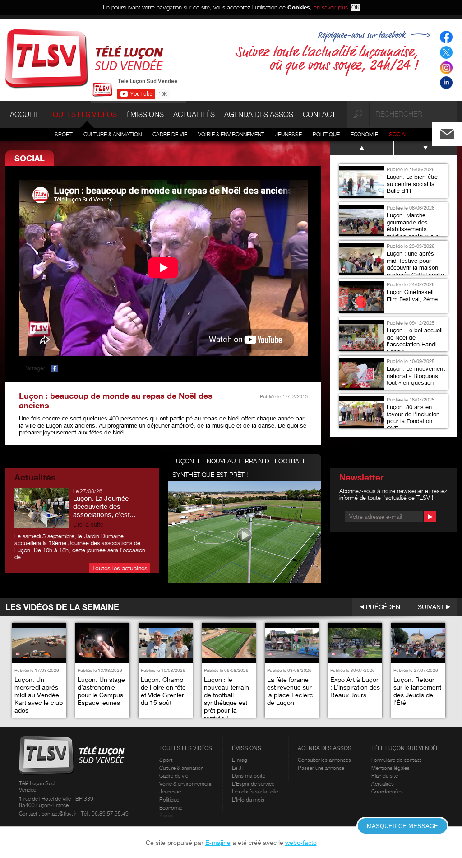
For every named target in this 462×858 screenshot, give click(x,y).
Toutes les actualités (120, 568)
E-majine (218, 842)
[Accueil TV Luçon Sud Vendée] (84, 57)
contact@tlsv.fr (60, 813)
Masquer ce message (402, 826)
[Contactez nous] (454, 131)
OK (355, 7)
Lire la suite (88, 524)
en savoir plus (331, 7)
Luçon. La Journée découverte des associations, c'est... (104, 506)
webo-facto (301, 842)
